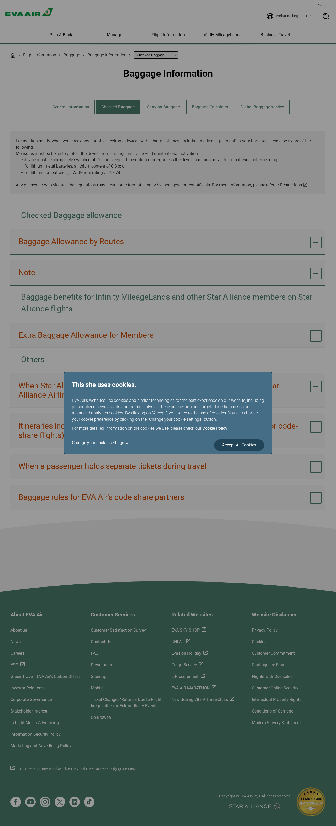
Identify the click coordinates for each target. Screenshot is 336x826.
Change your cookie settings (98, 442)
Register (324, 6)
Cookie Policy (214, 428)
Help (309, 16)
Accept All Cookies (239, 445)
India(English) (287, 16)
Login (302, 6)
